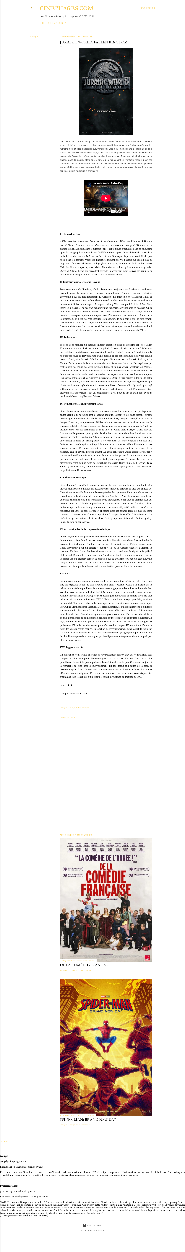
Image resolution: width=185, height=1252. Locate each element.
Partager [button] (34, 36)
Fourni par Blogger (94, 1225)
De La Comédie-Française (85, 964)
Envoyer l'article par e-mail (79, 708)
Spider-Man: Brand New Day (88, 1119)
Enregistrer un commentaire (80, 970)
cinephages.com (66, 8)
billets (44, 23)
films (53, 23)
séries (62, 23)
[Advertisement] (106, 808)
